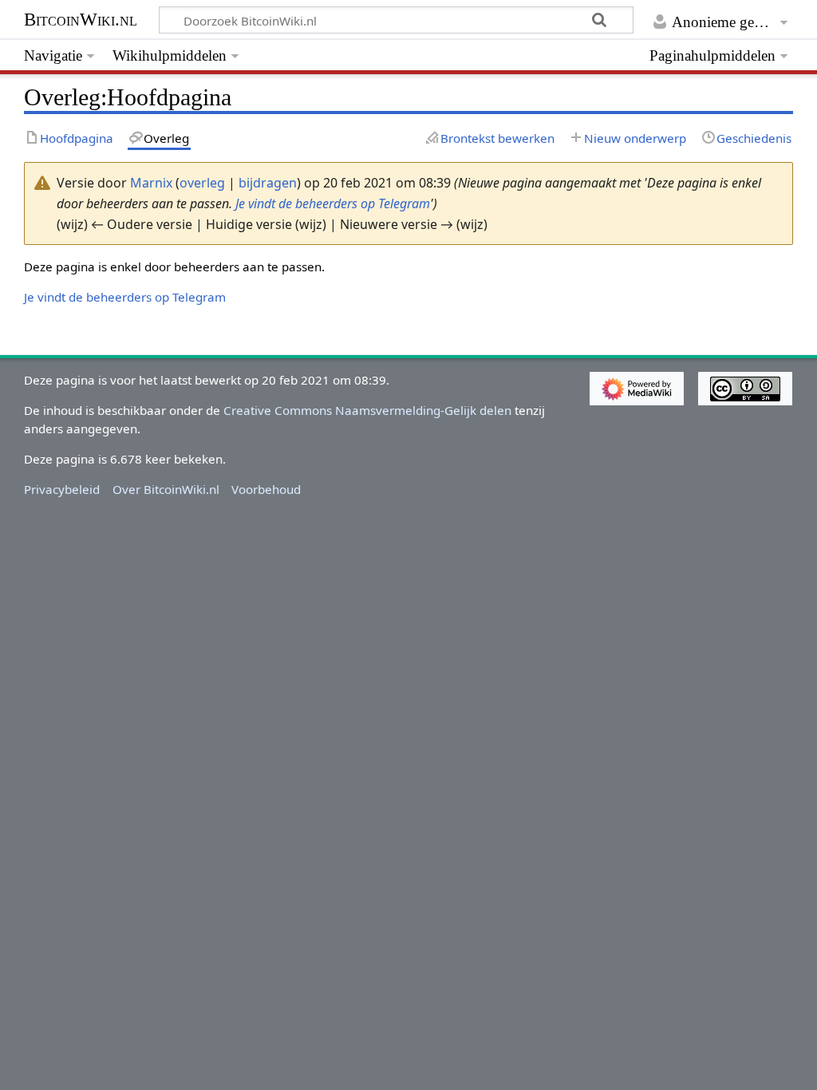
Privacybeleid (62, 489)
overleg (202, 183)
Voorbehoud (266, 489)
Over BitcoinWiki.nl (165, 489)
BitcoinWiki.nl (80, 20)
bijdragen (268, 183)
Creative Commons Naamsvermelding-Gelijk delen (367, 410)
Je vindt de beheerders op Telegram (332, 203)
